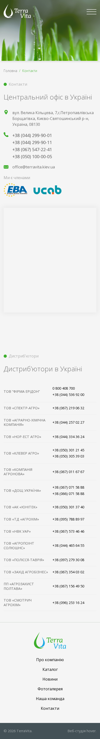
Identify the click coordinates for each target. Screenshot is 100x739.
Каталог (50, 669)
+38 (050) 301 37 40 (68, 507)
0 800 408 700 (63, 388)
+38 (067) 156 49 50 (68, 586)
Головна (10, 70)
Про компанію (50, 659)
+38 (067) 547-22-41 (32, 149)
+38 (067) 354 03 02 (68, 572)
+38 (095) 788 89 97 (68, 519)
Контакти (50, 708)
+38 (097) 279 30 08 (68, 559)
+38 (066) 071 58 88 (68, 493)
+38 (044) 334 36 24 (68, 436)
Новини (50, 679)
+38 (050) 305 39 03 (68, 456)
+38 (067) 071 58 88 (68, 487)
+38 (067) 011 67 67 (68, 471)
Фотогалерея (50, 689)
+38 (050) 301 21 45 (68, 450)
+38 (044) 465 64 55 (68, 545)
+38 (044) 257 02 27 (68, 422)
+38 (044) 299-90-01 (32, 135)
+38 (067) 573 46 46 (68, 531)
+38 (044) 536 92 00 (68, 394)
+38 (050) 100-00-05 (32, 156)
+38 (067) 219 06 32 (68, 408)
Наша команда (50, 698)
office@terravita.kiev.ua (33, 167)
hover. (81, 731)
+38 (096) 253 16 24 (68, 602)
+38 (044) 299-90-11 (32, 142)
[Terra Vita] (17, 11)
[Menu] (91, 11)
